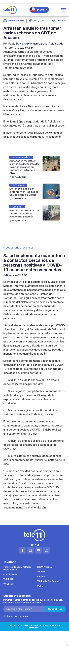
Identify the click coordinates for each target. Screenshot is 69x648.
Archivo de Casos (16, 20)
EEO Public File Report (48, 581)
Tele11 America (44, 567)
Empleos (41, 576)
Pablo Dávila (16, 43)
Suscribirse (55, 609)
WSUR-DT (8, 584)
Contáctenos (10, 574)
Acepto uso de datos (17, 616)
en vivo (40, 9)
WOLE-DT (8, 579)
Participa (41, 571)
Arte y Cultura (40, 20)
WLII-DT (41, 586)
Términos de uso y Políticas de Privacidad (17, 568)
